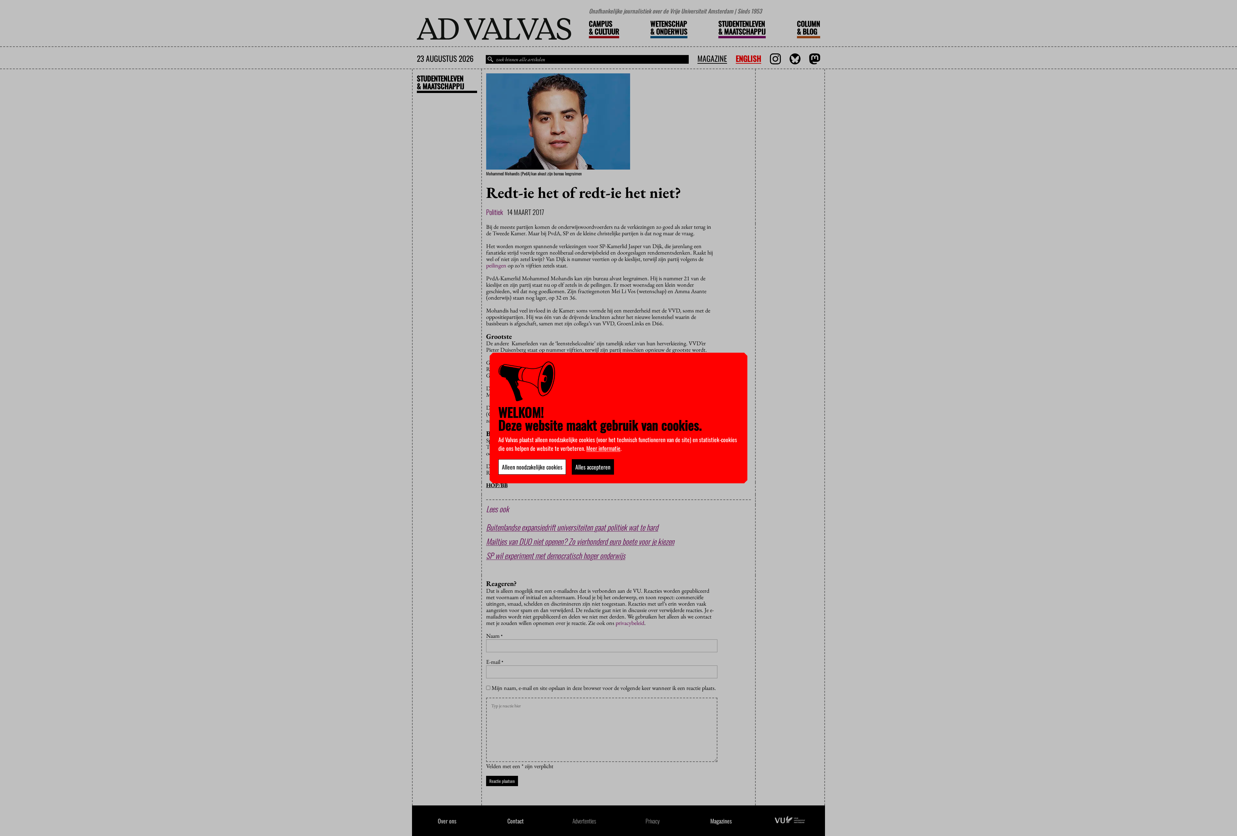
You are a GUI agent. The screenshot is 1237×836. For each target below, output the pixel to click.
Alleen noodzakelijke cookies (532, 467)
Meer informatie (603, 448)
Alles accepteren (592, 467)
